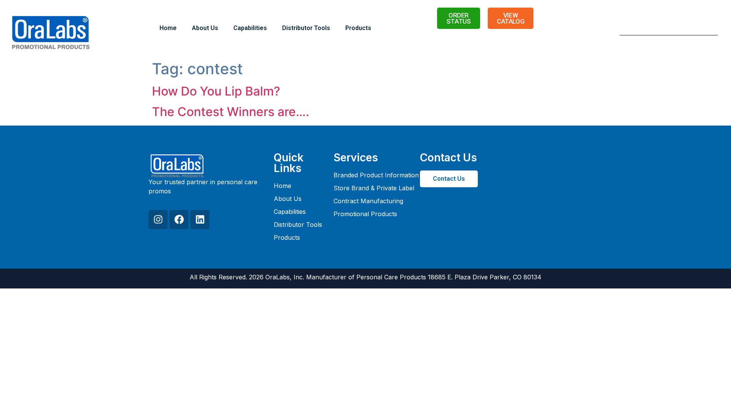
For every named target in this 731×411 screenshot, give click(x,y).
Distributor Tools (306, 28)
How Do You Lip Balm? (216, 91)
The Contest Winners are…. (230, 111)
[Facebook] (178, 219)
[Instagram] (158, 219)
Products (358, 28)
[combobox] (659, 28)
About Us (205, 28)
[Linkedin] (199, 219)
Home (168, 28)
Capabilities (250, 28)
